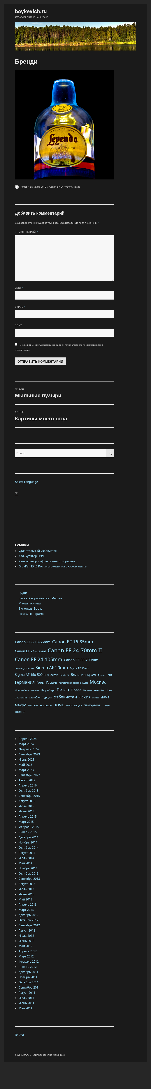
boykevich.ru (31, 11)
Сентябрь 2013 (29, 879)
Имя (19, 288)
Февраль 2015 (29, 827)
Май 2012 (25, 946)
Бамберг (64, 675)
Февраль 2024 (29, 749)
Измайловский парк (70, 682)
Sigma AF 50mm (79, 668)
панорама (92, 705)
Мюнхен (35, 690)
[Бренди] (64, 124)
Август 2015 (27, 801)
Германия (25, 682)
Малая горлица (30, 603)
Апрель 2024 (28, 739)
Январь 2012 (28, 967)
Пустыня (87, 690)
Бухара (101, 675)
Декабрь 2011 (28, 972)
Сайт (18, 325)
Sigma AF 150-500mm (32, 674)
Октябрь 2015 (28, 791)
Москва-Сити (22, 690)
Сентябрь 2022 (29, 775)
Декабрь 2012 (28, 915)
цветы (20, 711)
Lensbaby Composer (24, 668)
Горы (40, 682)
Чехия (85, 697)
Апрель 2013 (28, 905)
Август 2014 (27, 853)
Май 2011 (25, 1008)
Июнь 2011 (26, 1003)
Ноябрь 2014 (28, 842)
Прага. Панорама (31, 614)
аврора (95, 697)
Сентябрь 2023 (29, 754)
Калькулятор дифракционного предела (47, 561)
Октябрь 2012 (28, 920)
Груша (23, 593)
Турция (47, 697)
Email (20, 306)
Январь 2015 (28, 832)
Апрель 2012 (28, 951)
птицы (106, 705)
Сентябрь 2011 (29, 987)
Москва (98, 682)
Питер (63, 689)
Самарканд (21, 697)
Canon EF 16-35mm (72, 641)
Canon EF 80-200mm (81, 660)
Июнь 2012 (26, 941)
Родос (109, 690)
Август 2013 (27, 884)
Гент (109, 675)
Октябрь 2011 (28, 982)
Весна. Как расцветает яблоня (40, 598)
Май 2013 (25, 899)
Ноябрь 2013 (28, 868)
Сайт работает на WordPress (48, 1054)
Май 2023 (25, 765)
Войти (19, 1035)
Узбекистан (65, 697)
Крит (85, 682)
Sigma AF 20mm (52, 667)
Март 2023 (26, 770)
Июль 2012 (26, 936)
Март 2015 (26, 822)
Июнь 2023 (26, 759)
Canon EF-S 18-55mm (32, 642)
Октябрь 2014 (28, 848)
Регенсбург (99, 690)
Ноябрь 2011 (28, 977)
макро (76, 186)
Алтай (54, 675)
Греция (51, 682)
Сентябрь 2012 (29, 925)
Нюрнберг (48, 690)
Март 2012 (26, 956)
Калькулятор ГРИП (32, 556)
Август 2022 (27, 780)
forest (24, 186)
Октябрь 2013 (28, 873)
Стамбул (35, 697)
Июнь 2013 (26, 894)
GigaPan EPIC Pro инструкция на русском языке (53, 566)
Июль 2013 (26, 889)
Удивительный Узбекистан (38, 551)
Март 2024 (26, 744)
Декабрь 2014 (28, 837)
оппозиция (74, 705)
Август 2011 (27, 993)
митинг (33, 705)
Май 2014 (25, 863)
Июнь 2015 (26, 811)
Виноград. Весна (30, 608)
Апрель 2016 (28, 785)
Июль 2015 (26, 806)
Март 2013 (26, 910)
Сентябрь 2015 (29, 796)
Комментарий (26, 232)
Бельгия (78, 674)
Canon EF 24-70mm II (75, 650)
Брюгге (91, 675)
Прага (76, 689)
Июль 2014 (26, 858)
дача (105, 697)
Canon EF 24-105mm (60, 186)
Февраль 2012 (29, 961)
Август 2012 (27, 930)
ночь (58, 704)
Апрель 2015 (28, 816)
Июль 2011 (26, 998)
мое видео (46, 705)
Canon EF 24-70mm (30, 651)
